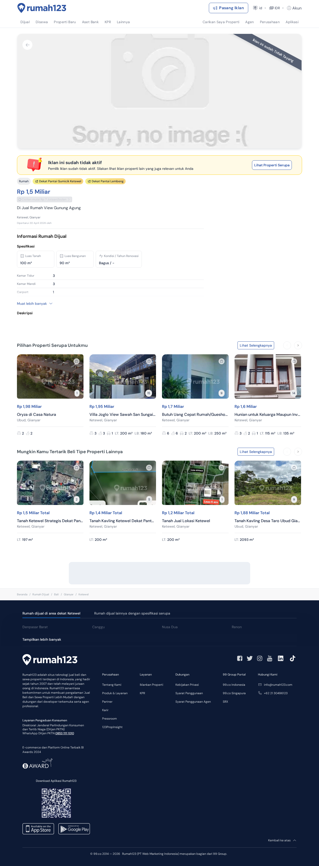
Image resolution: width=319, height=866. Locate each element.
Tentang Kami (111, 685)
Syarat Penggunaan (189, 693)
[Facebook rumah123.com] (240, 658)
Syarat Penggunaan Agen (193, 702)
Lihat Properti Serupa (272, 165)
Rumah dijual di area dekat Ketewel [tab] (51, 613)
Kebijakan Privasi (187, 685)
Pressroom (109, 719)
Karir (105, 710)
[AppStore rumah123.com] (38, 828)
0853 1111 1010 (64, 733)
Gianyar (69, 594)
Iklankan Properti (151, 685)
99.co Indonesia (234, 685)
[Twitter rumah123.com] (250, 658)
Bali (56, 594)
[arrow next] (298, 345)
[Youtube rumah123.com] (270, 658)
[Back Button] (27, 45)
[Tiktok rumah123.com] (293, 658)
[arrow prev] (287, 345)
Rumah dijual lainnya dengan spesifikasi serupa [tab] (132, 613)
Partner (107, 702)
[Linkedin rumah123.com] (281, 658)
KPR (142, 693)
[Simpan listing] (77, 361)
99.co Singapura (234, 693)
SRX (225, 702)
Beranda (22, 594)
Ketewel (84, 594)
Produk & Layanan (115, 693)
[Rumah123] (41, 8)
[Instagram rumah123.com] (260, 658)
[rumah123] (49, 660)
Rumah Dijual (40, 594)
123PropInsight (112, 727)
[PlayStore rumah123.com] (74, 828)
